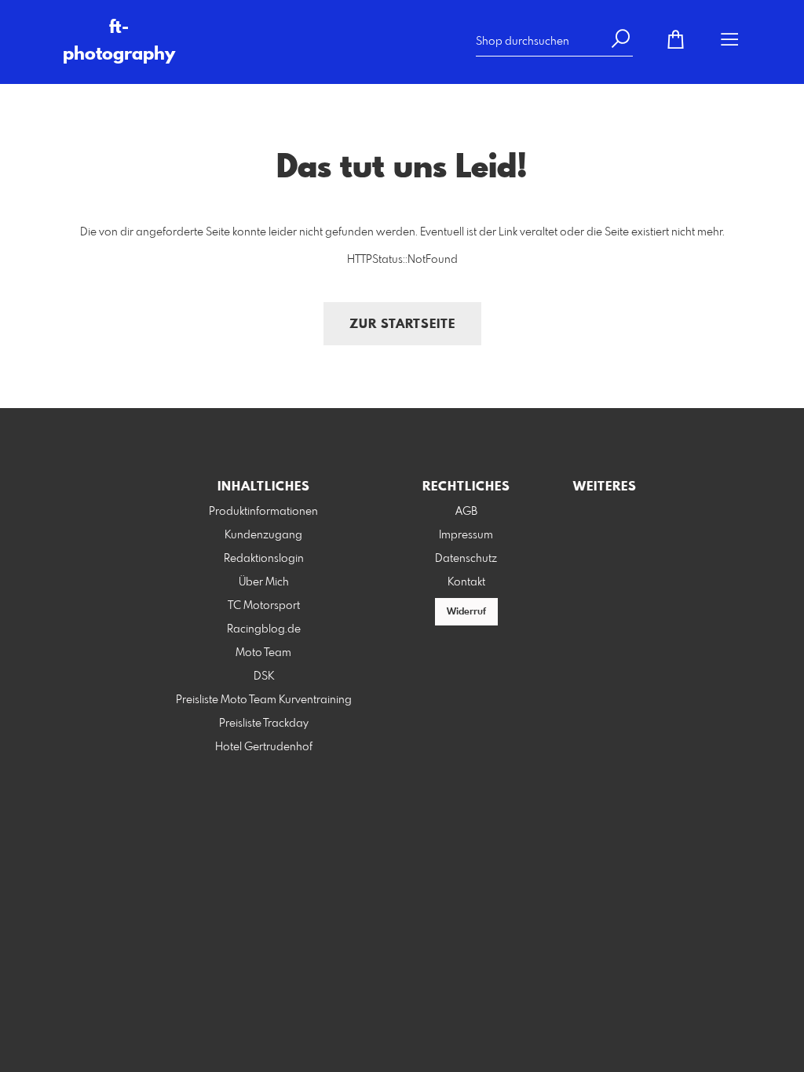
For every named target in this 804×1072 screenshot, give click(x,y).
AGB (466, 511)
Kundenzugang (263, 535)
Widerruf (466, 612)
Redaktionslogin (264, 558)
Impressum (466, 535)
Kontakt (466, 582)
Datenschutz (466, 558)
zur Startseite (402, 324)
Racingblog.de (264, 629)
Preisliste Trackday (264, 723)
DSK (264, 676)
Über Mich (264, 582)
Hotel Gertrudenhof (263, 747)
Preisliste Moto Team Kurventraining (264, 700)
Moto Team (263, 652)
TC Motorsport (264, 605)
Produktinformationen (263, 511)
